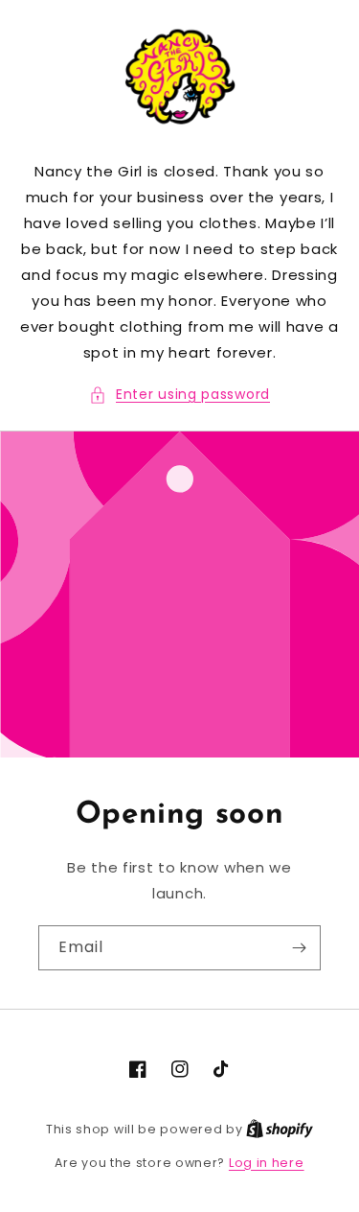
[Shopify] (279, 1129)
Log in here (266, 1163)
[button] (179, 395)
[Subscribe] (299, 947)
